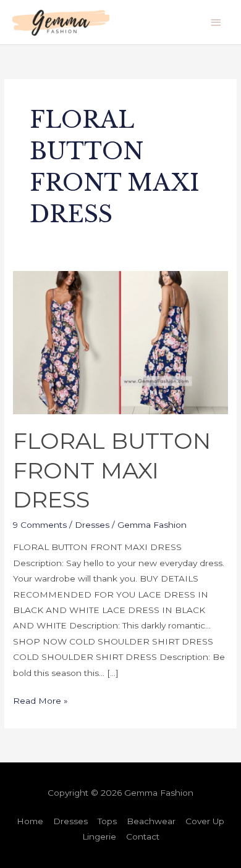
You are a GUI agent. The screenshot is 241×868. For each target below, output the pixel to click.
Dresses (92, 525)
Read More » (40, 699)
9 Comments (40, 525)
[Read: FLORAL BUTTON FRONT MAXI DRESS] (120, 341)
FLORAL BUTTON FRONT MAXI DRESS (112, 470)
